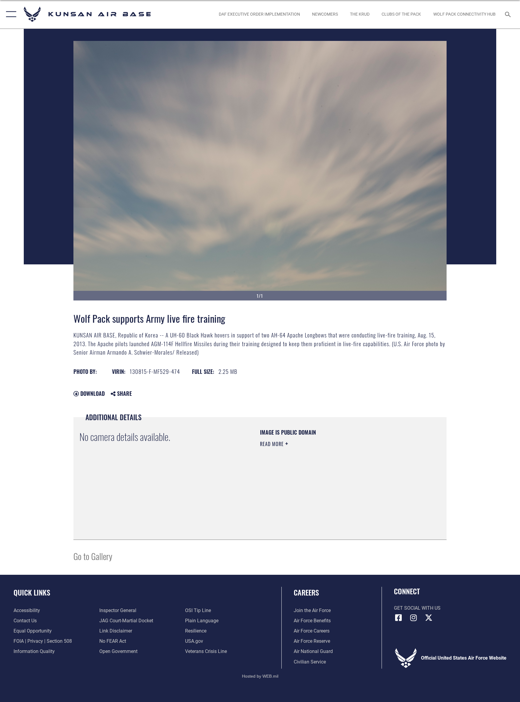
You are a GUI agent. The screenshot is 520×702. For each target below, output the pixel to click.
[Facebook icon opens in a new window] (398, 617)
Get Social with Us (417, 608)
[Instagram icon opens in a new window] (413, 617)
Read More (272, 444)
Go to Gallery (92, 556)
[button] (10, 14)
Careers (306, 592)
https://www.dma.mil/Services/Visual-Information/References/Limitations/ (318, 486)
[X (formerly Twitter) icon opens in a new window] (428, 617)
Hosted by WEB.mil (260, 676)
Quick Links (32, 592)
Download (92, 393)
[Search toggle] (508, 14)
